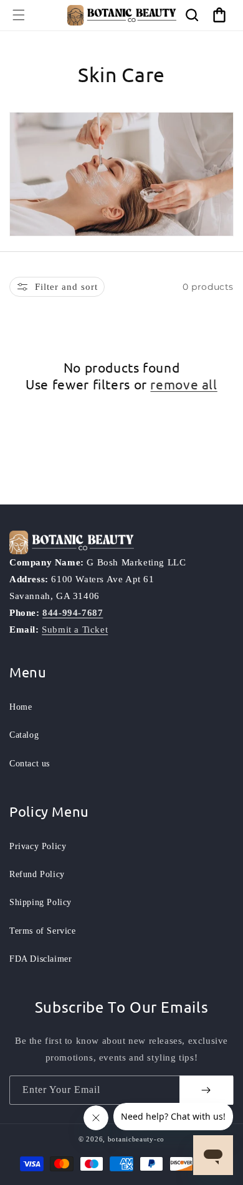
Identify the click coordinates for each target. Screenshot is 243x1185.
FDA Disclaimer (40, 959)
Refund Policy (37, 874)
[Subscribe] (206, 1090)
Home (20, 707)
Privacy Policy (37, 846)
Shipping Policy (40, 902)
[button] (18, 14)
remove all (183, 384)
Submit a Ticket (75, 629)
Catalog (24, 735)
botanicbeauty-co (136, 1139)
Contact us (29, 763)
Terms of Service (42, 931)
